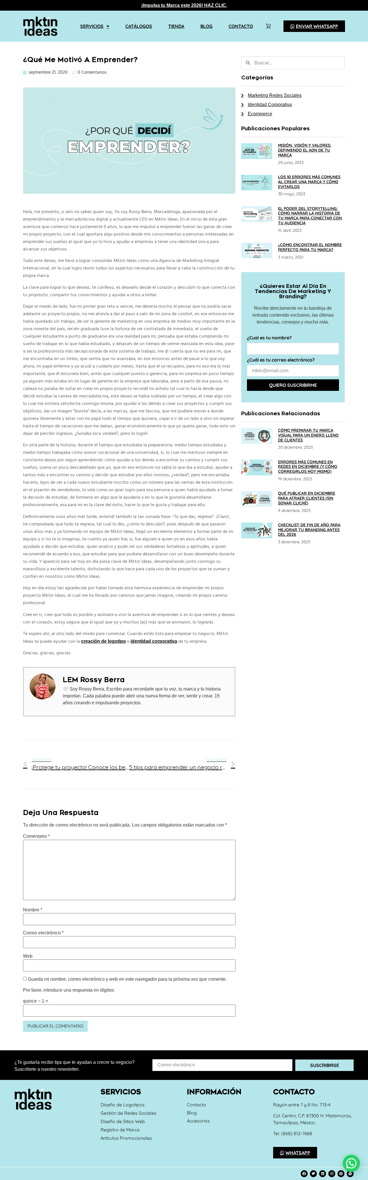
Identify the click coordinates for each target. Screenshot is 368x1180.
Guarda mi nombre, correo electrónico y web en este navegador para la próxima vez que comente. (127, 979)
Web (27, 956)
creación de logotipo (103, 641)
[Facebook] (304, 1173)
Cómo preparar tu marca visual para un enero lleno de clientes (308, 435)
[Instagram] (331, 1173)
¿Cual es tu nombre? (269, 338)
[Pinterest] (341, 1173)
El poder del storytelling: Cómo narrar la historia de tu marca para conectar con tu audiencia (310, 215)
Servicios (91, 26)
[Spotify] (350, 1173)
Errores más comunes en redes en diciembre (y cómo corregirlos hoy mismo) (307, 466)
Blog (206, 26)
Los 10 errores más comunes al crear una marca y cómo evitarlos (309, 181)
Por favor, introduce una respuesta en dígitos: (69, 990)
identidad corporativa (154, 641)
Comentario (36, 836)
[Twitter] (313, 1173)
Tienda (176, 26)
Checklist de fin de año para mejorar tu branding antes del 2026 (309, 529)
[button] (351, 1163)
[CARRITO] (268, 26)
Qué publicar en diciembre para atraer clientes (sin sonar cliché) (306, 498)
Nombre (32, 910)
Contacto (241, 26)
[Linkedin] (322, 1173)
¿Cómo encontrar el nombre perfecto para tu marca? (310, 247)
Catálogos (138, 26)
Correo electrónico (43, 933)
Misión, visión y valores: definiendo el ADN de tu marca (304, 150)
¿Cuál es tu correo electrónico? (281, 360)
